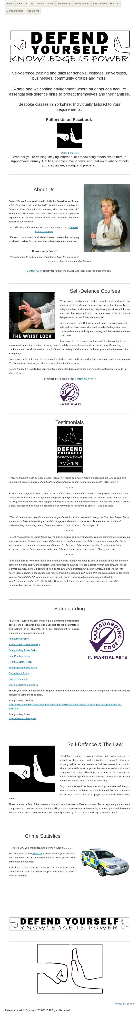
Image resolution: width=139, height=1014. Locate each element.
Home (10, 3)
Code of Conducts (18, 679)
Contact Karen (34, 270)
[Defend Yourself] (69, 147)
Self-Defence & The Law (106, 3)
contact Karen (82, 378)
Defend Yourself (69, 153)
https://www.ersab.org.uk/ (22, 718)
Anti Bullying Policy (19, 638)
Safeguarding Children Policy (24, 644)
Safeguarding (82, 3)
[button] (131, 1006)
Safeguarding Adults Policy (23, 650)
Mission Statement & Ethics (23, 684)
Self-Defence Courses (42, 3)
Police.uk (37, 853)
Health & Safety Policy (20, 661)
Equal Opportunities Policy (23, 667)
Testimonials (64, 3)
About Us (22, 3)
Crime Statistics (15, 10)
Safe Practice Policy (19, 656)
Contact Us (33, 10)
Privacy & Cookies (124, 1003)
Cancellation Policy (19, 673)
